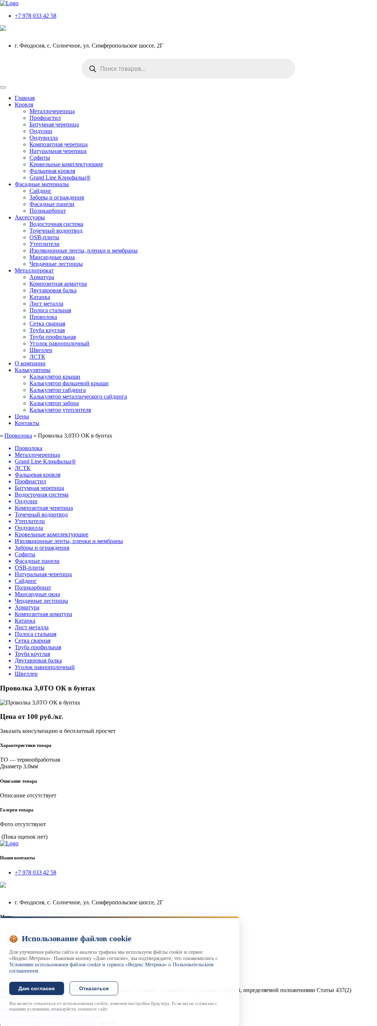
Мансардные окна (52, 257)
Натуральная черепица (58, 151)
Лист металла (46, 303)
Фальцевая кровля (52, 171)
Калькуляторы (32, 370)
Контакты (27, 423)
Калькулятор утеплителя (60, 410)
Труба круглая (47, 330)
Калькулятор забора (54, 403)
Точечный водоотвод (55, 230)
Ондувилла (43, 138)
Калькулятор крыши (54, 376)
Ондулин (40, 131)
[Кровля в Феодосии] (9, 3)
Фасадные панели (51, 204)
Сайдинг (40, 191)
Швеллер (40, 350)
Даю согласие (36, 988)
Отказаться (94, 988)
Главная (25, 98)
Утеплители (44, 244)
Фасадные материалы (42, 184)
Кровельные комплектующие (66, 164)
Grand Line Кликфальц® (60, 177)
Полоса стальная (50, 310)
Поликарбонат (47, 211)
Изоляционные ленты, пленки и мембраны (83, 250)
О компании (30, 363)
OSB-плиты (44, 237)
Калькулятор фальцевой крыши (69, 383)
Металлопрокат (34, 270)
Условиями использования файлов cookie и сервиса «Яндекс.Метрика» (88, 964)
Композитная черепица (58, 144)
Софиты (39, 157)
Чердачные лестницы (56, 264)
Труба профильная (52, 337)
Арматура (41, 277)
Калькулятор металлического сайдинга (78, 396)
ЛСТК (37, 357)
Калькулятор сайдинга (57, 390)
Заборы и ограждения (56, 197)
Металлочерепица (52, 111)
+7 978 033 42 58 (35, 16)
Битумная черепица (54, 124)
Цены (22, 416)
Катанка (39, 297)
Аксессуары (30, 217)
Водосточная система (56, 224)
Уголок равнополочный (59, 343)
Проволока (43, 317)
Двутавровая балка (53, 290)
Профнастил (45, 118)
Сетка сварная (47, 323)
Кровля (24, 104)
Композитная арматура (58, 284)
